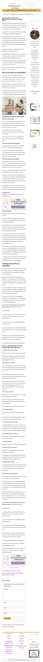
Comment (6, 589)
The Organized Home (19, 327)
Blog (12, 10)
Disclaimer (21, 638)
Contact (9, 638)
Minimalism (8, 14)
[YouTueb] (32, 634)
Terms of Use (21, 641)
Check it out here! (6, 310)
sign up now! (21, 343)
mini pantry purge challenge (19, 430)
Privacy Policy (21, 636)
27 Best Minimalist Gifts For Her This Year (11, 570)
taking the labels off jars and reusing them (17, 367)
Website (5, 613)
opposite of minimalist (8, 60)
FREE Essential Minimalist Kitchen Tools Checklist (9, 651)
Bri (12, 567)
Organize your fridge (6, 356)
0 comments (16, 567)
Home (8, 10)
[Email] (38, 634)
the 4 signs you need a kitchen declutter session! (14, 406)
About (30, 10)
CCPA (21, 643)
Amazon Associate (35, 644)
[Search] (38, 21)
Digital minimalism (16, 487)
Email (5, 607)
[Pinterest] (38, 1)
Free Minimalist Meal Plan (21, 10)
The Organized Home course (16, 306)
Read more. (36, 647)
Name (5, 602)
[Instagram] (40, 1)
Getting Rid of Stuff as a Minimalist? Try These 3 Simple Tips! (12, 19)
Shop (35, 10)
